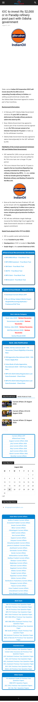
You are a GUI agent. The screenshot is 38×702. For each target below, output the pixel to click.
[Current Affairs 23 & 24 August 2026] (7, 413)
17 (4, 486)
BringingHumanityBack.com (14, 507)
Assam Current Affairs (18, 525)
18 (9, 486)
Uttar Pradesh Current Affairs (18, 588)
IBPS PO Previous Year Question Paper (18, 612)
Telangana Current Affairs (18, 583)
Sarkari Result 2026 (19, 336)
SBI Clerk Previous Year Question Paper (18, 607)
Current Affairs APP (18, 436)
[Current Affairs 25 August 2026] (7, 404)
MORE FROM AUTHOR (24, 396)
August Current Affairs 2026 (18, 441)
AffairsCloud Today (18, 438)
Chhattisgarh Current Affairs (18, 530)
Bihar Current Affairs (19, 528)
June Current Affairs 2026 (18, 446)
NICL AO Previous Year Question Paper (18, 659)
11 (9, 482)
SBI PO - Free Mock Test (13, 271)
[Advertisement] (19, 69)
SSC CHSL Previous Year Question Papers (18, 685)
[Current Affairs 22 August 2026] (7, 422)
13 (19, 482)
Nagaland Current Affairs (18, 568)
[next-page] (6, 430)
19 (14, 486)
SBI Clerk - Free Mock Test (14, 266)
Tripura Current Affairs (18, 586)
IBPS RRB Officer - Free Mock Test (17, 257)
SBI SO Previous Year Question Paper (18, 609)
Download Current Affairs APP (16, 295)
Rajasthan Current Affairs (18, 576)
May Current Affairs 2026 (18, 448)
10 (4, 482)
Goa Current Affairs (18, 535)
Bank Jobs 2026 (18, 318)
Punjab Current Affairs (18, 573)
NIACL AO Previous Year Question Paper (18, 669)
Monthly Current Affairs (19, 456)
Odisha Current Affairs (18, 571)
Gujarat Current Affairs (18, 538)
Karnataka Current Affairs (18, 550)
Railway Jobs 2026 (18, 327)
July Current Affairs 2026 (18, 443)
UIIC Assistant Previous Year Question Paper (19, 656)
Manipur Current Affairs (19, 560)
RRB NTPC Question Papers (18, 683)
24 (4, 489)
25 (9, 489)
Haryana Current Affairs (19, 540)
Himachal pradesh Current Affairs (18, 543)
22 (28, 486)
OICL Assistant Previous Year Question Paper (18, 664)
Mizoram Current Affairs (18, 565)
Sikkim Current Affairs (18, 578)
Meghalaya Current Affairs (18, 563)
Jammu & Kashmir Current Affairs (18, 545)
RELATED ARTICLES (9, 396)
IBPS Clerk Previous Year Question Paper (18, 614)
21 (24, 486)
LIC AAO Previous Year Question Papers (18, 649)
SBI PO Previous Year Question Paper (18, 604)
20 (19, 486)
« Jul (3, 496)
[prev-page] (3, 430)
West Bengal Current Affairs (18, 593)
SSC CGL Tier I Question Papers (18, 688)
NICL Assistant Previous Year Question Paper (18, 661)
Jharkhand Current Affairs (18, 548)
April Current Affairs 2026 (18, 451)
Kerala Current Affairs (18, 553)
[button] (3, 2)
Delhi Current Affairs (18, 533)
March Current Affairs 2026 (18, 453)
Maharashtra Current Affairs (18, 555)
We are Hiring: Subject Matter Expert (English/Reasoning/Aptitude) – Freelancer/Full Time (18, 301)
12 (14, 482)
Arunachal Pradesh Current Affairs (18, 523)
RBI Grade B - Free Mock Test (15, 280)
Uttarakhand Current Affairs (18, 591)
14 (24, 482)
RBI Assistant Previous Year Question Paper (18, 635)
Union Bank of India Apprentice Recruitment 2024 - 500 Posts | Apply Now (18, 366)
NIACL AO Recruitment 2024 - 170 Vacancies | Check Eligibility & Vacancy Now (19, 350)
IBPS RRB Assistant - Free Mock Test (18, 262)
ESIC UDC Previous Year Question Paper (18, 666)
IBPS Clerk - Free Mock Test (15, 275)
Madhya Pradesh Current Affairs (18, 558)
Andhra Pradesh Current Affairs (18, 520)
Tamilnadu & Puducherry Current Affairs (18, 581)
